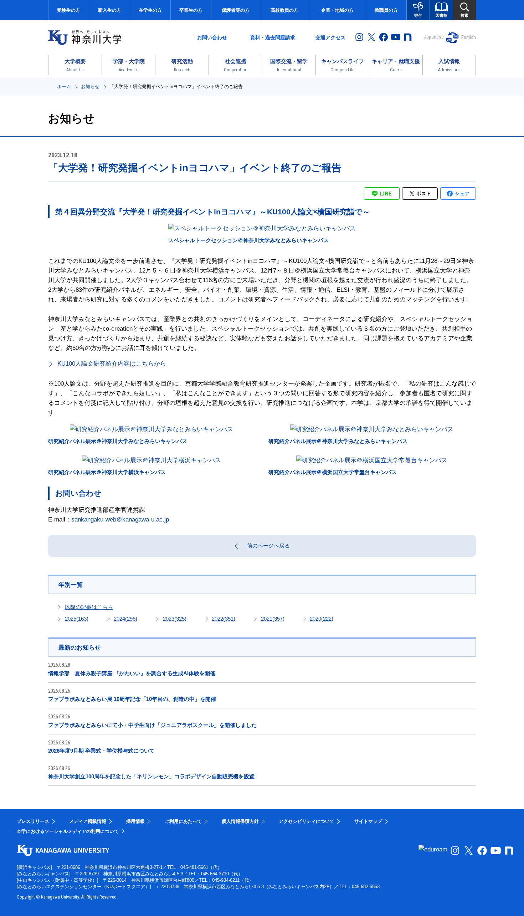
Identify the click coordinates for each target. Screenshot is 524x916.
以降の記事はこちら (89, 607)
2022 (223, 619)
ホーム (64, 86)
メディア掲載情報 (87, 821)
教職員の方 (386, 10)
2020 (321, 619)
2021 (272, 619)
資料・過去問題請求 (272, 37)
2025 (76, 619)
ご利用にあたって (183, 821)
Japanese (434, 37)
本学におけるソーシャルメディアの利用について (68, 831)
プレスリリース (33, 821)
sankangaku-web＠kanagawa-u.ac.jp (120, 519)
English (468, 37)
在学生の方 (150, 10)
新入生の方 (109, 10)
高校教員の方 (284, 10)
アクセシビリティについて (306, 821)
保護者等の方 (236, 10)
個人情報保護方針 (240, 821)
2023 (174, 619)
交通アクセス (330, 37)
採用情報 (135, 821)
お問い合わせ (212, 37)
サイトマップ (368, 821)
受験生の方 (68, 10)
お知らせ (90, 86)
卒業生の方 (190, 10)
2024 (125, 619)
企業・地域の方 (337, 10)
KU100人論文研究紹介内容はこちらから (111, 363)
